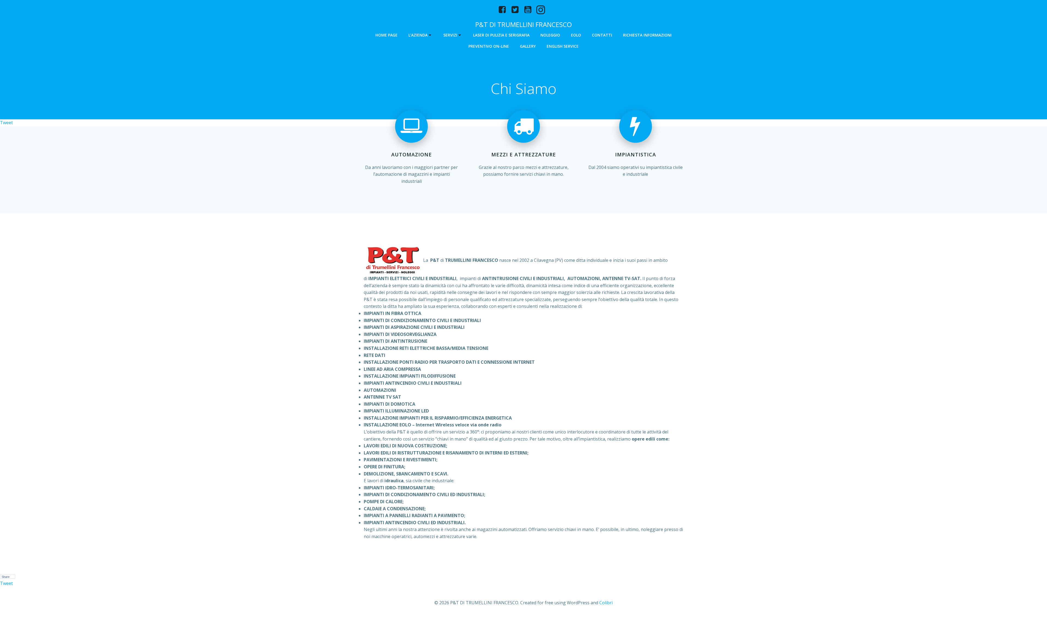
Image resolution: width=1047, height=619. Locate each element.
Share (6, 576)
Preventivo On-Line (488, 46)
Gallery (528, 46)
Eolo (576, 35)
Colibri (606, 603)
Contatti (602, 35)
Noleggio (550, 35)
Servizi (450, 35)
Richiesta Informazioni (647, 35)
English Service (563, 46)
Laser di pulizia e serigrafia (501, 35)
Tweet (6, 123)
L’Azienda (418, 35)
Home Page (386, 35)
